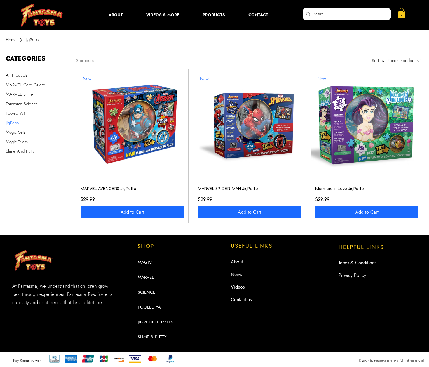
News (236, 274)
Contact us (241, 299)
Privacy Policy (352, 275)
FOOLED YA (149, 307)
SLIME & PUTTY (152, 337)
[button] (163, 15)
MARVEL (146, 277)
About (237, 262)
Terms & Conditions (357, 262)
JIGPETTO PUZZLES (155, 322)
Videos (238, 287)
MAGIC (145, 262)
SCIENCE (146, 292)
